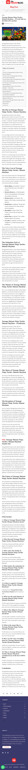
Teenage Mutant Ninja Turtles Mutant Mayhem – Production (12, 87)
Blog (10, 767)
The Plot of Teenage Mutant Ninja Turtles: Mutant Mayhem (13, 73)
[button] (3, 767)
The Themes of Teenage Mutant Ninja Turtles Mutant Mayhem (14, 83)
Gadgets (14, 715)
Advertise (15, 767)
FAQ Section (6, 103)
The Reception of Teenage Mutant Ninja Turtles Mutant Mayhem (12, 93)
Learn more (6, 747)
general (8, 9)
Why (4, 440)
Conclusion (5, 105)
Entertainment (14, 710)
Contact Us (22, 767)
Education (14, 708)
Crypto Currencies (14, 706)
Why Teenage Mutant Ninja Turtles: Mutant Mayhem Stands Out (13, 97)
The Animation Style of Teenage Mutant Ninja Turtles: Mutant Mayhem (14, 80)
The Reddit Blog (21, 764)
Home (4, 9)
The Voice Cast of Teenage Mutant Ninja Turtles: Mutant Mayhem (12, 76)
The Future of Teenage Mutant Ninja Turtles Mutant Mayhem (13, 100)
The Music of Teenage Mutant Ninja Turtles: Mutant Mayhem (13, 90)
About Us (6, 767)
